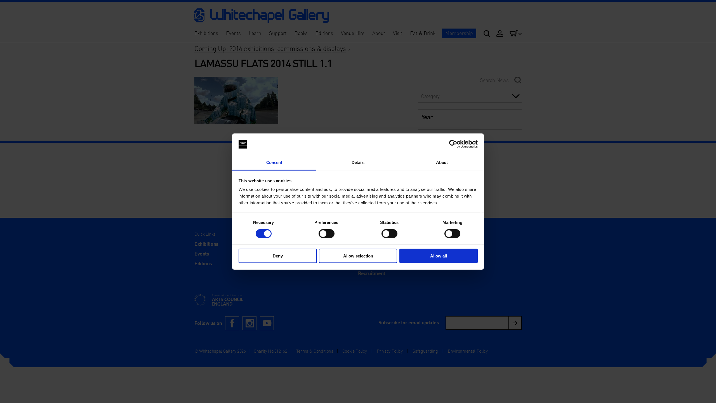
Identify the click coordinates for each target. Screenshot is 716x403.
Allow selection (358, 256)
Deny (278, 256)
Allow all (438, 256)
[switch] (327, 233)
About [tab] (441, 162)
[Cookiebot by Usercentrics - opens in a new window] (453, 144)
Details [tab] (358, 162)
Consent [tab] (274, 162)
